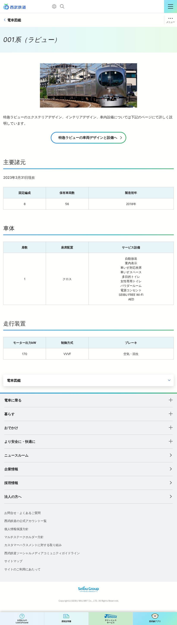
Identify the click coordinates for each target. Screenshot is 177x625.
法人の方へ (13, 496)
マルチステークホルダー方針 (24, 537)
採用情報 (11, 483)
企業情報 (11, 469)
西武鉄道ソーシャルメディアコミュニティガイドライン (42, 553)
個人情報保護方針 (16, 529)
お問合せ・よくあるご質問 (22, 513)
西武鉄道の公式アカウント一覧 (25, 521)
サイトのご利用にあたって (22, 569)
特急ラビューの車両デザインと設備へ (87, 137)
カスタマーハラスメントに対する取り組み (33, 545)
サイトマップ (13, 561)
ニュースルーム (16, 455)
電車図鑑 (14, 20)
